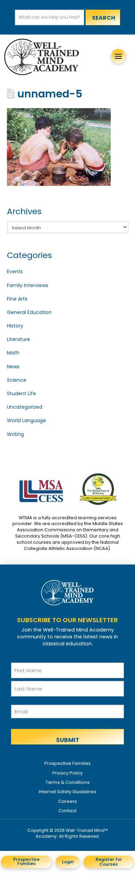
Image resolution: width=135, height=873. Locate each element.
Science (16, 380)
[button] (118, 56)
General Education (29, 312)
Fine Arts (17, 298)
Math (13, 352)
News (13, 366)
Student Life (21, 393)
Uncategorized (24, 407)
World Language (26, 420)
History (15, 325)
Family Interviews (27, 285)
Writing (15, 434)
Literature (18, 339)
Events (15, 271)
